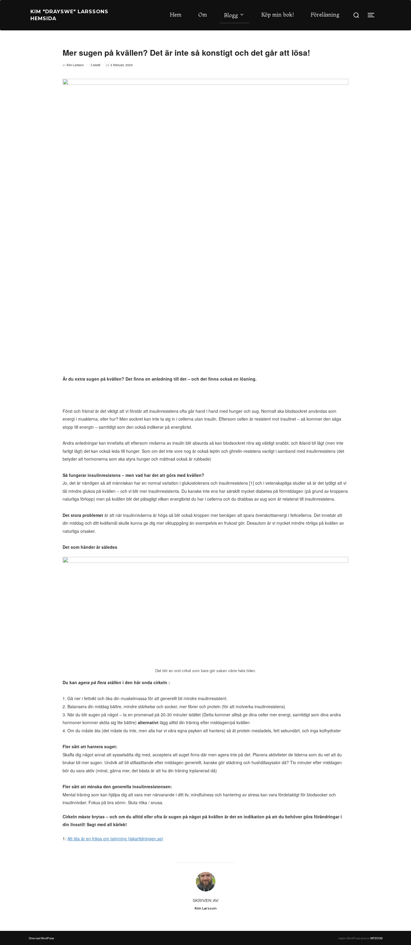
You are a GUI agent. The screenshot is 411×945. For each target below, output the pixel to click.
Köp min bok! (277, 14)
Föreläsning (325, 14)
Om (202, 14)
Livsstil (95, 65)
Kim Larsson (75, 65)
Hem (175, 14)
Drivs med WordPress (41, 938)
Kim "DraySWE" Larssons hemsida (69, 14)
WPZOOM (376, 938)
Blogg (231, 15)
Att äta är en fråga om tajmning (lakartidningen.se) (115, 838)
